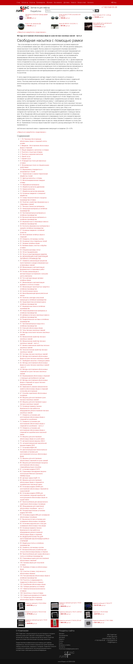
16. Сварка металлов (27, 189)
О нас (18, 2)
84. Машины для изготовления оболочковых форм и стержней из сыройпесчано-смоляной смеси (32, 482)
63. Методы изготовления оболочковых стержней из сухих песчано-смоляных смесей (34, 371)
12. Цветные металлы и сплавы (31, 178)
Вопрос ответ (82, 2)
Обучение (49, 2)
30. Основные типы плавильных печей (33, 241)
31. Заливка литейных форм (30, 243)
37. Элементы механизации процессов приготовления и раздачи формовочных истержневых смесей (34, 263)
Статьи (61, 641)
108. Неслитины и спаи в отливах (31, 593)
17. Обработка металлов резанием (32, 191)
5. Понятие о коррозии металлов (31, 154)
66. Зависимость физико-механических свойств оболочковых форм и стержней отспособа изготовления (34, 389)
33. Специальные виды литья (30, 250)
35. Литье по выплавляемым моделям (33, 254)
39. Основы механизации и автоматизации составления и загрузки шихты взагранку (34, 274)
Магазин (61, 633)
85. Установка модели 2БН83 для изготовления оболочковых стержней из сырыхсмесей (34, 489)
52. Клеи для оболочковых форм (31, 328)
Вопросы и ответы (64, 645)
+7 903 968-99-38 (109, 7)
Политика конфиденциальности (69, 649)
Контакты (90, 2)
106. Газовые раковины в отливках (32, 586)
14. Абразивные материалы (29, 185)
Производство (40, 2)
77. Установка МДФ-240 (28, 447)
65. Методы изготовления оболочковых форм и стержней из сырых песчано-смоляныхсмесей (34, 382)
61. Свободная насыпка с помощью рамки (35, 361)
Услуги (31, 2)
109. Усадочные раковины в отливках (33, 595)
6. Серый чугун (25, 156)
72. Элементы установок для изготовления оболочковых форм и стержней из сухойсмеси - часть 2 (32, 424)
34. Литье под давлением (29, 252)
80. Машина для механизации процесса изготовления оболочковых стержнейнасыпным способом (34, 465)
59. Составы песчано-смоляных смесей (34, 354)
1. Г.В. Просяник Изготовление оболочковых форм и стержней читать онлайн (33, 141)
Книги (61, 643)
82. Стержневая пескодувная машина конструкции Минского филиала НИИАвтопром (33, 474)
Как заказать (58, 2)
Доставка (66, 2)
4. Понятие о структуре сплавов (31, 152)
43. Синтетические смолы (29, 291)
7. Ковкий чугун (25, 158)
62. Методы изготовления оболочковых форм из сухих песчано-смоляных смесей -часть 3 (34, 365)
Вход (114, 2)
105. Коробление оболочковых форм (33, 584)
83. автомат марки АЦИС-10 (30, 478)
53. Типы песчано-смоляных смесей (32, 330)
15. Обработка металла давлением (32, 187)
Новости (73, 2)
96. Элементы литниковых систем (32, 547)
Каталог (24, 2)
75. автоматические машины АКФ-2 (32, 441)
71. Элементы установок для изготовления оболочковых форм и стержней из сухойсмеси (32, 417)
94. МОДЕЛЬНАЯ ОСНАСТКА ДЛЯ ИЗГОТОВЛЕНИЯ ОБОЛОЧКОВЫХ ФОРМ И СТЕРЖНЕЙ (34, 539)
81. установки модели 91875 (30, 469)
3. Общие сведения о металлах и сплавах (34, 150)
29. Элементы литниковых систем (32, 239)
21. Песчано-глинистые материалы (32, 206)
